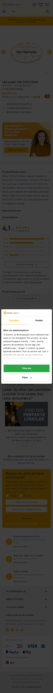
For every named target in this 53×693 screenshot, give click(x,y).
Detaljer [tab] (39, 320)
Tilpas (25, 377)
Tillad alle (26, 368)
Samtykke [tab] (14, 320)
